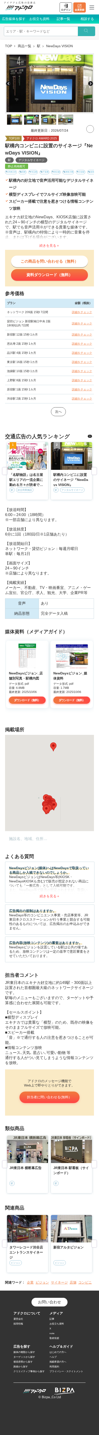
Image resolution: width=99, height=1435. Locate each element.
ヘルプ (53, 1357)
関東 (24, 172)
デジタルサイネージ (31, 160)
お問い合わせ (49, 1302)
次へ (58, 412)
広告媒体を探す (13, 19)
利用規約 (54, 1366)
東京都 (57, 172)
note (52, 1333)
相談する (87, 19)
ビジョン (42, 1282)
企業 (30, 1282)
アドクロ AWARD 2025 (41, 138)
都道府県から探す (23, 1361)
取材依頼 (54, 1338)
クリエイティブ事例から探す (29, 1371)
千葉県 (46, 172)
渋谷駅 (82, 172)
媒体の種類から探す (24, 1352)
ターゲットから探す (24, 1357)
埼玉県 (34, 172)
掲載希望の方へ (58, 1361)
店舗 (73, 1282)
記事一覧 (63, 19)
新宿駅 (93, 172)
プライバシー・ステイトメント (66, 1371)
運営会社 (18, 1319)
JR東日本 (12, 172)
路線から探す (20, 1366)
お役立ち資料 (39, 19)
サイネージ (59, 1282)
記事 (52, 1319)
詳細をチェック (82, 312)
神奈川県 (69, 172)
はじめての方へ (58, 1352)
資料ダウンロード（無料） (49, 275)
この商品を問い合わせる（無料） (49, 261)
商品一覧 (24, 46)
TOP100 (14, 138)
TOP (8, 46)
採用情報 (18, 1323)
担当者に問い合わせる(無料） (49, 1097)
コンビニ (85, 1282)
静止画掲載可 (16, 166)
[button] (53, 746)
